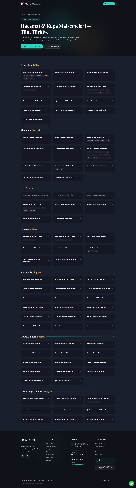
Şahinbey (90, 402)
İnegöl (108, 140)
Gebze (62, 169)
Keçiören (32, 75)
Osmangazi (90, 140)
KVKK (114, 480)
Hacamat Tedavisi (51, 446)
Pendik (95, 157)
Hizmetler (69, 3)
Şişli (107, 152)
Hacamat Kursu (100, 443)
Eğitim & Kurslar (50, 452)
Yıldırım (97, 140)
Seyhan (25, 239)
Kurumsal (88, 3)
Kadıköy (89, 152)
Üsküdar (96, 152)
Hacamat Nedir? (99, 452)
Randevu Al (110, 3)
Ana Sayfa (53, 3)
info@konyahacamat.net (77, 464)
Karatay (101, 90)
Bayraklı (25, 210)
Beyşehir (96, 92)
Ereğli (107, 90)
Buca (43, 207)
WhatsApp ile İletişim (32, 46)
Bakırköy (90, 155)
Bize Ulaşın (49, 460)
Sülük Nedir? (98, 454)
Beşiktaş (102, 152)
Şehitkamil (97, 402)
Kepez (64, 239)
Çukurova (32, 239)
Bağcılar (101, 157)
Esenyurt (108, 157)
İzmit (57, 169)
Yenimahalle (39, 75)
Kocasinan (32, 90)
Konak (25, 207)
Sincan (32, 78)
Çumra (101, 92)
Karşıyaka (31, 207)
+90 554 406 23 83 (53, 46)
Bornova (37, 207)
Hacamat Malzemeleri (102, 449)
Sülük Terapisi (61, 3)
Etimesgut (26, 78)
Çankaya (26, 75)
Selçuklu (90, 90)
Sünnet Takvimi (50, 457)
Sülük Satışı (99, 446)
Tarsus (95, 251)
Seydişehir (108, 92)
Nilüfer (102, 140)
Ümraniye (107, 155)
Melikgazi (26, 90)
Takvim (77, 3)
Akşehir (89, 92)
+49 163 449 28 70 (77, 459)
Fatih (95, 155)
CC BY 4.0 (32, 483)
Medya (81, 3)
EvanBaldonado (28, 483)
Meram (95, 90)
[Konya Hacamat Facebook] (27, 456)
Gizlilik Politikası (105, 480)
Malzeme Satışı (50, 454)
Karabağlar (32, 210)
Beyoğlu (101, 155)
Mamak (46, 75)
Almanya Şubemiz (50, 449)
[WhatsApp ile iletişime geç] (131, 483)
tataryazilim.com (49, 480)
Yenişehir (90, 251)
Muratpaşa (58, 239)
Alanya (70, 239)
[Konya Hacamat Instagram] (22, 456)
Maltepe (90, 157)
